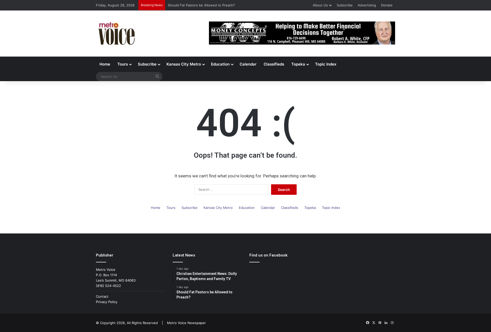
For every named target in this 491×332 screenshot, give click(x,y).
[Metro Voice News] (116, 33)
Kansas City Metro (183, 64)
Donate (387, 5)
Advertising (367, 5)
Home (104, 64)
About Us (320, 5)
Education (220, 64)
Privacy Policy (106, 302)
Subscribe (345, 5)
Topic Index (325, 64)
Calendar (248, 64)
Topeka (298, 64)
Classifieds (274, 64)
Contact (102, 296)
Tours (122, 64)
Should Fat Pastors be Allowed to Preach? (201, 5)
